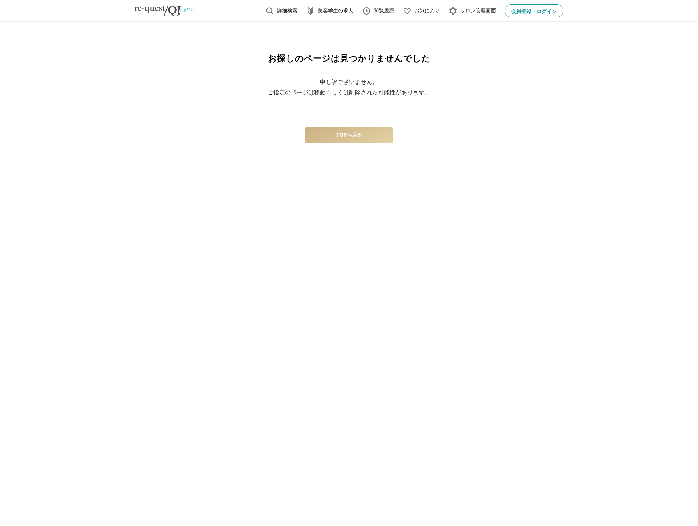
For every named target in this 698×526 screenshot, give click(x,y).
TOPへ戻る (349, 135)
